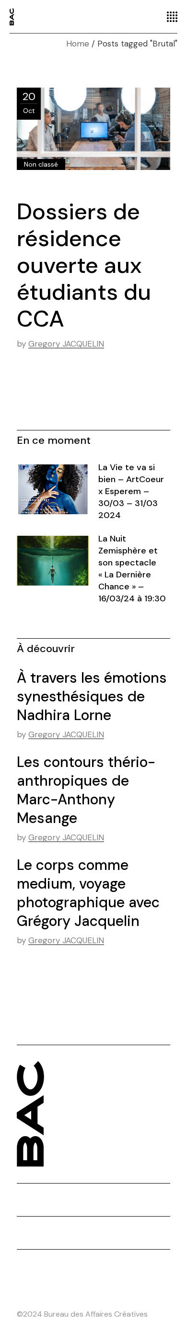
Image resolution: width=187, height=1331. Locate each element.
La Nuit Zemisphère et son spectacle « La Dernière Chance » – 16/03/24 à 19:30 (132, 568)
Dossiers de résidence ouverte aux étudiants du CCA (84, 265)
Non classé (41, 164)
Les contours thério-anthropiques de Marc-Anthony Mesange (86, 790)
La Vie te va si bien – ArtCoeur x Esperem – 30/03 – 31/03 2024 (131, 491)
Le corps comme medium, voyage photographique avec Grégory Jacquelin (88, 893)
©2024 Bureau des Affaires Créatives (82, 1314)
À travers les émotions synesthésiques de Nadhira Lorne (92, 696)
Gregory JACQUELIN (66, 343)
